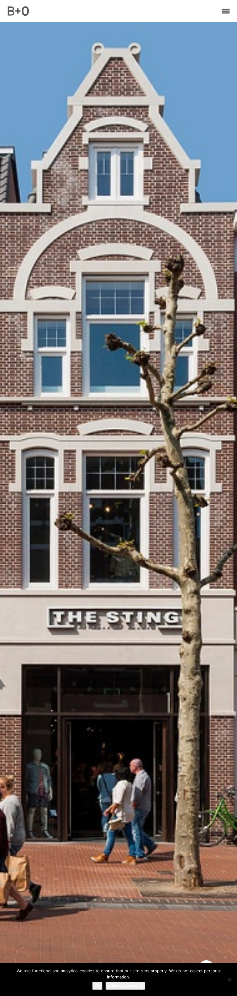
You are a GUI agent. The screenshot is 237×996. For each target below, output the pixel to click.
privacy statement (125, 985)
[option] (118, 509)
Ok (97, 985)
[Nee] (229, 980)
